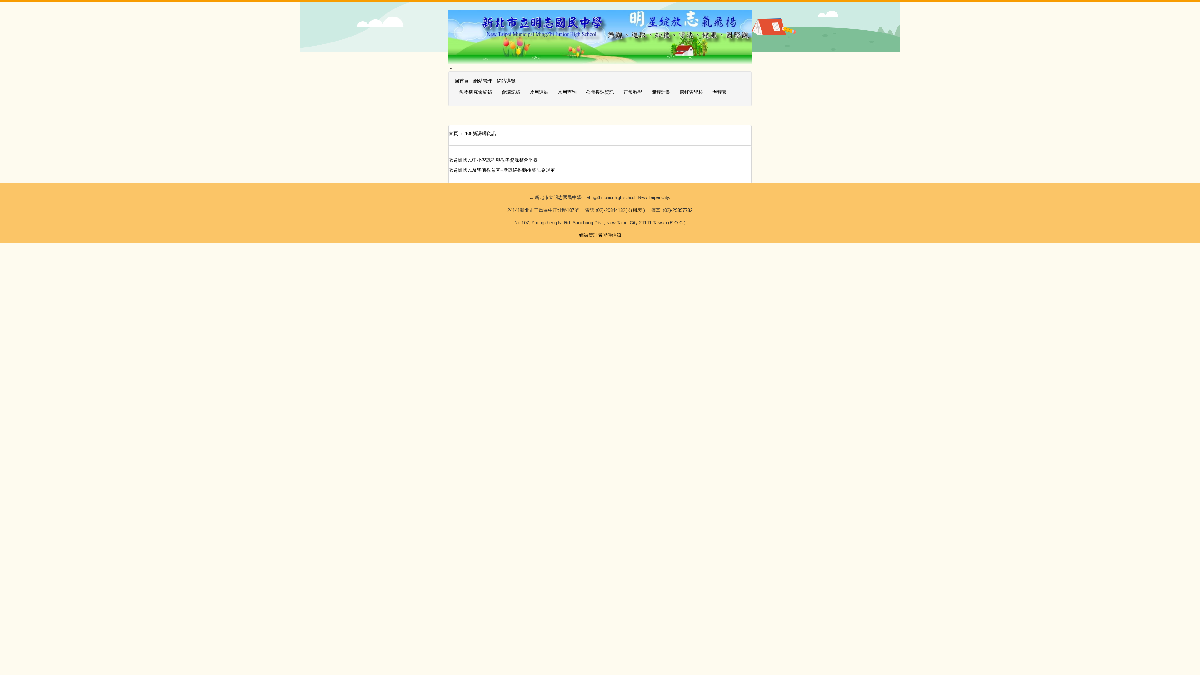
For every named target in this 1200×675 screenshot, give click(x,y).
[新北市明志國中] (600, 36)
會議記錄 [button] (511, 92)
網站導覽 (506, 80)
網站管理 (482, 80)
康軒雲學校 (691, 92)
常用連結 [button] (539, 92)
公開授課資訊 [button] (600, 92)
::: (450, 67)
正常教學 (632, 92)
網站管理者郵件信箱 (600, 235)
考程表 (719, 92)
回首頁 (462, 80)
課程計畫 (661, 92)
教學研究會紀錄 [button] (475, 92)
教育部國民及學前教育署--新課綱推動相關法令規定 (502, 169)
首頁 (453, 133)
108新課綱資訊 (480, 133)
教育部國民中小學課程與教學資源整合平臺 (493, 159)
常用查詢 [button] (567, 92)
